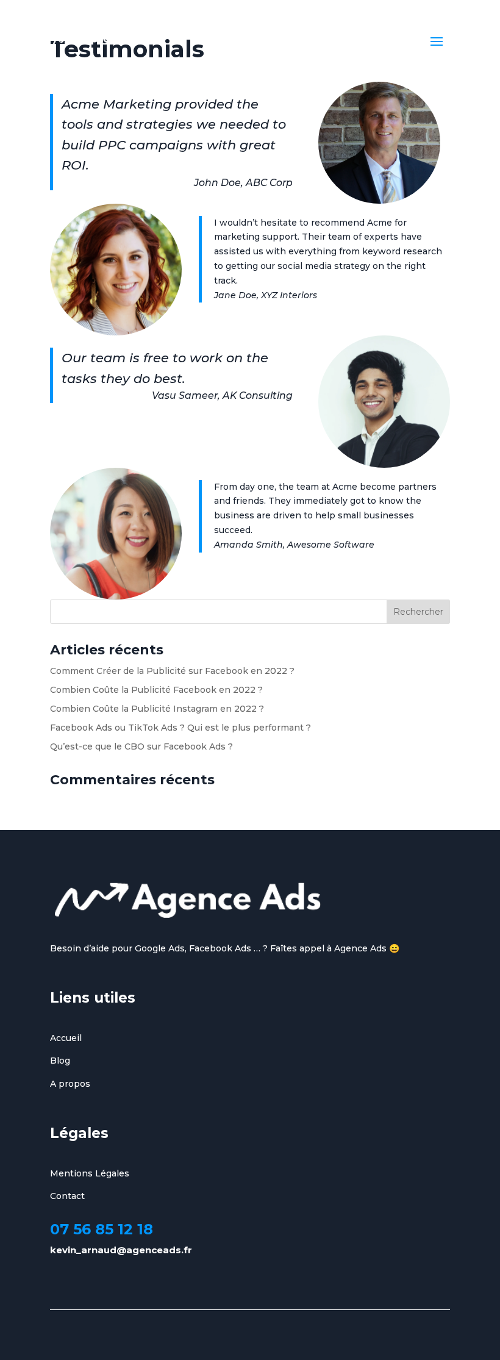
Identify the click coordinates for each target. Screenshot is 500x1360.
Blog (60, 1060)
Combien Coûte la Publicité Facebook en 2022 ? (156, 689)
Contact (67, 1195)
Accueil (66, 1038)
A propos (70, 1083)
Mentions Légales (89, 1173)
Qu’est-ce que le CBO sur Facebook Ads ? (141, 746)
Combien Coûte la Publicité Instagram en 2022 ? (157, 708)
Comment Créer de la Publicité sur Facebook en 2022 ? (172, 670)
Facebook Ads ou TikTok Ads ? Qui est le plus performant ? (180, 727)
